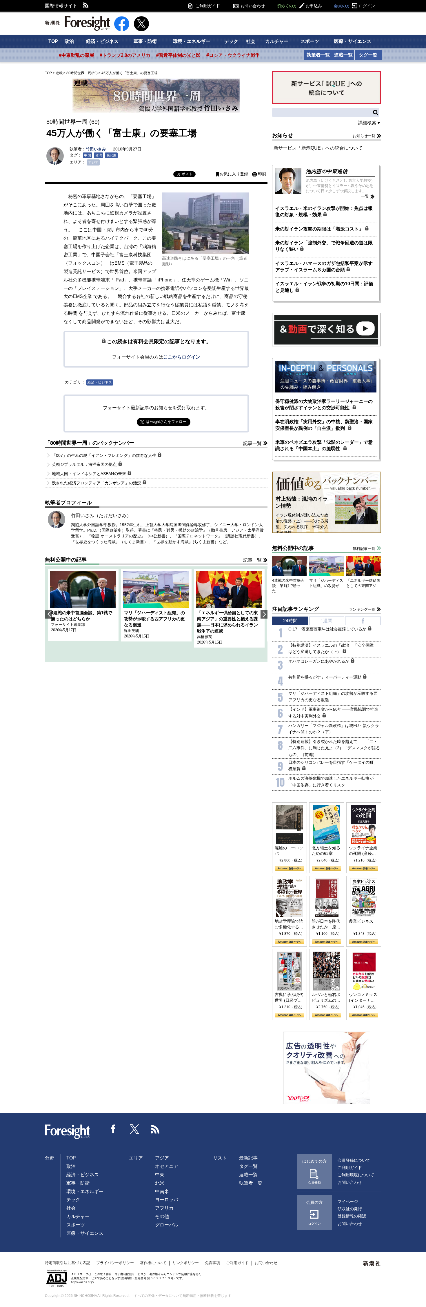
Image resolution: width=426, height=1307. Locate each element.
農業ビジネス (361, 921)
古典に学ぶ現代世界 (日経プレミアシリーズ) (289, 997)
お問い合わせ (253, 5)
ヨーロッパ (166, 1199)
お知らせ (282, 135)
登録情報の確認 (352, 1216)
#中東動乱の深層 (76, 55)
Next (264, 614)
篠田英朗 (131, 630)
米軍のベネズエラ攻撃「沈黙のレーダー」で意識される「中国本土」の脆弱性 (324, 445)
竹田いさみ (96, 149)
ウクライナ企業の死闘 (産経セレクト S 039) (363, 851)
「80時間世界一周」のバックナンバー (89, 443)
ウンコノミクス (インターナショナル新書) (363, 997)
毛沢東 (111, 155)
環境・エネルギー (191, 41)
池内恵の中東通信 (326, 171)
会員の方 (354, 5)
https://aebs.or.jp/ (82, 1282)
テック (231, 41)
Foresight (68, 1131)
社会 (250, 41)
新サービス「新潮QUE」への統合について (318, 148)
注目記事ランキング (295, 609)
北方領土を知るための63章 (326, 851)
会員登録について (354, 1160)
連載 (59, 73)
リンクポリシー (185, 1263)
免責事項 (212, 1263)
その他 (162, 1216)
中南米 (162, 1191)
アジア (93, 162)
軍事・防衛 (145, 41)
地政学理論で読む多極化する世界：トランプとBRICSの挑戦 (289, 924)
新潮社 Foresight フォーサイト (77, 23)
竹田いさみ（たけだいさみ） (101, 515)
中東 (159, 1174)
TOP (53, 41)
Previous (48, 614)
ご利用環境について (356, 1175)
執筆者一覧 (318, 54)
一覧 (365, 196)
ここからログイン (181, 357)
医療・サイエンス (352, 41)
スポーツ (310, 41)
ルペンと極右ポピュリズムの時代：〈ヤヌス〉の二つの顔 (326, 997)
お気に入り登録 (234, 174)
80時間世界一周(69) (82, 73)
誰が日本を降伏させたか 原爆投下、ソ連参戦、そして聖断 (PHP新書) (326, 924)
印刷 (262, 174)
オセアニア (166, 1166)
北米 (159, 1183)
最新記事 (248, 1157)
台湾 (98, 155)
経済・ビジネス (102, 41)
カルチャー (276, 41)
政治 (69, 41)
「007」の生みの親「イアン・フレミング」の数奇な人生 (104, 455)
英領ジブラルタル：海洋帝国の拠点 (85, 464)
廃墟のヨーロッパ (289, 851)
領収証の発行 (350, 1208)
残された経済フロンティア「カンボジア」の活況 (97, 483)
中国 (87, 155)
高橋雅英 (204, 637)
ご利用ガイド (208, 5)
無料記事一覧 (364, 548)
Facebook (113, 1129)
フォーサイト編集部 (68, 624)
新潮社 (372, 1263)
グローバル (166, 1224)
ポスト (187, 174)
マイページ (348, 1201)
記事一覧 (252, 443)
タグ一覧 (368, 54)
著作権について (153, 1263)
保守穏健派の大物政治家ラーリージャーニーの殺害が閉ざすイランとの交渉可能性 (324, 404)
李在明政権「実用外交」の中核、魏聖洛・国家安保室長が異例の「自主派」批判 (324, 424)
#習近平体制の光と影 (178, 55)
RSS (86, 6)
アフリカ (164, 1208)
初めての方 (299, 5)
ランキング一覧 (362, 609)
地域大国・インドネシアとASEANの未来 (89, 473)
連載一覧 (343, 54)
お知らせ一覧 (364, 136)
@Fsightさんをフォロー (166, 421)
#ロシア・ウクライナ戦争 (233, 55)
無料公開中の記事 (66, 560)
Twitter (134, 1129)
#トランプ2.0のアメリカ (125, 55)
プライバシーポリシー (115, 1263)
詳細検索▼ (369, 122)
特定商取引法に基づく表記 (67, 1263)
